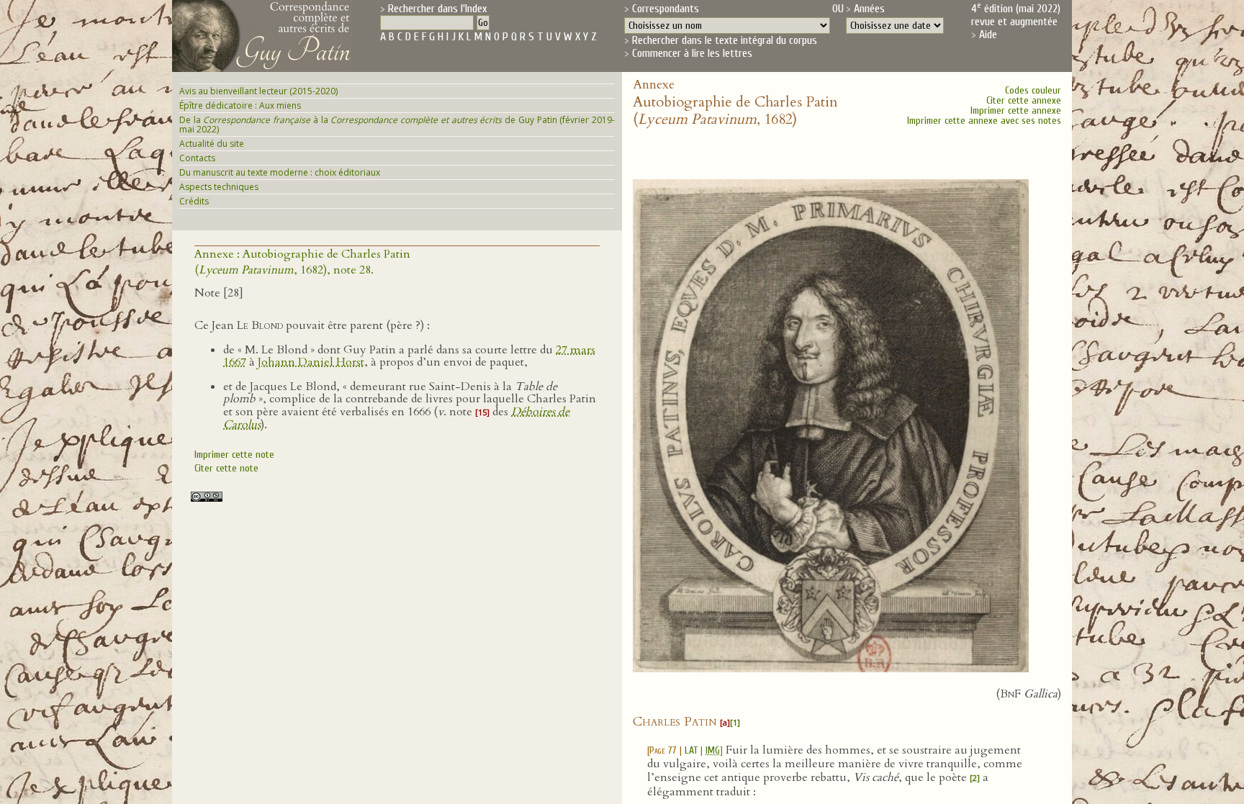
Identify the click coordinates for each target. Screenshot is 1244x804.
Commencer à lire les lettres (692, 53)
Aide (988, 34)
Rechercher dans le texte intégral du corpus (724, 40)
